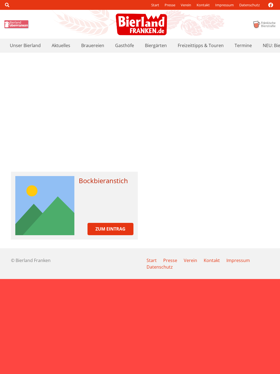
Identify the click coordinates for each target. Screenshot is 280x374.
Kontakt (203, 4)
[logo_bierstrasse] (264, 24)
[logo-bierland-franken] (141, 24)
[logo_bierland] (17, 24)
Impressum (224, 4)
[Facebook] (271, 5)
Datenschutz (249, 4)
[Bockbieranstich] (44, 205)
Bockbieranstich (103, 180)
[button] (7, 5)
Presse (170, 4)
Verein (186, 4)
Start (155, 4)
